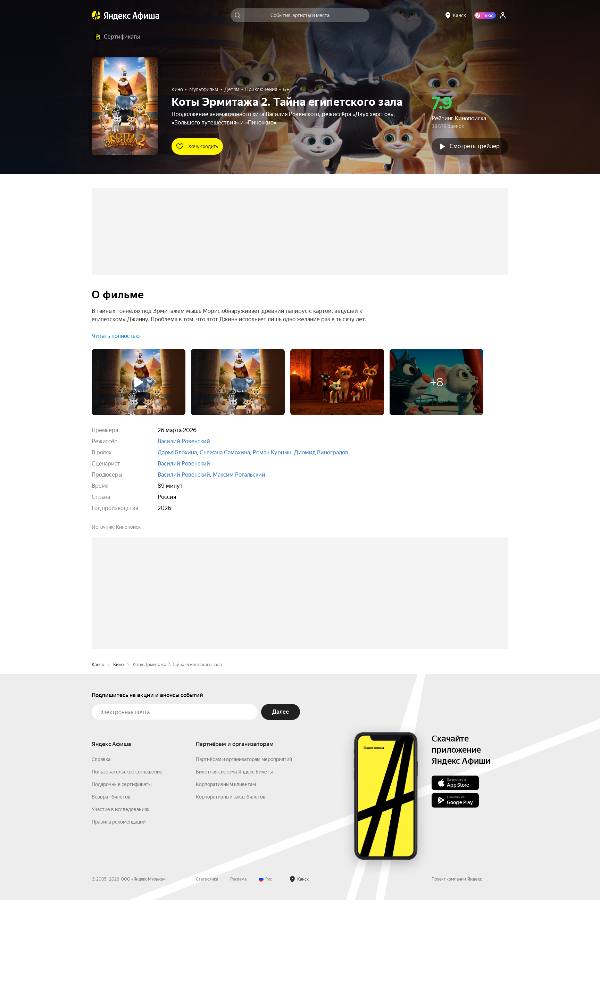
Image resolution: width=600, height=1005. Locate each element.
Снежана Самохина (225, 452)
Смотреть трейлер (475, 146)
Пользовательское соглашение (127, 877)
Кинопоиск (128, 527)
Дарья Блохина (177, 452)
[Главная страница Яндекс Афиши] (96, 15)
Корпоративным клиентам (226, 889)
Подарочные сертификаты (122, 889)
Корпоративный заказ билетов (231, 902)
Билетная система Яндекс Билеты (234, 877)
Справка (101, 864)
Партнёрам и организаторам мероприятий (244, 864)
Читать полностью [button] (116, 336)
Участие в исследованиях (120, 914)
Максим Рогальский (239, 474)
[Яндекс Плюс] (485, 15)
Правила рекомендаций (118, 927)
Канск (98, 769)
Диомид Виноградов (321, 452)
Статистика (207, 984)
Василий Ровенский (184, 441)
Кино (118, 769)
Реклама (238, 984)
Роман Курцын (272, 452)
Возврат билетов (111, 902)
